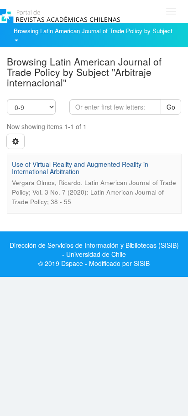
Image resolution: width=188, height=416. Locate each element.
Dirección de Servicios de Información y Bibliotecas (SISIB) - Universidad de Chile (94, 250)
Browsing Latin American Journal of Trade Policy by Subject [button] (94, 30)
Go (171, 106)
